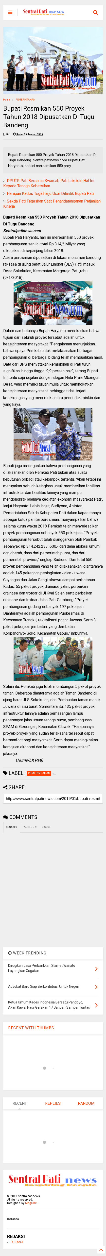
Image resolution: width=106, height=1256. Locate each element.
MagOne (31, 1203)
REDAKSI (17, 1242)
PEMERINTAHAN (25, 99)
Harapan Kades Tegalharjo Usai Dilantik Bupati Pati (50, 193)
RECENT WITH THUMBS (31, 1028)
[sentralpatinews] (44, 13)
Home (6, 99)
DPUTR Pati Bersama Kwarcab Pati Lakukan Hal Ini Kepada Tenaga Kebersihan (48, 183)
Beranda (13, 1219)
